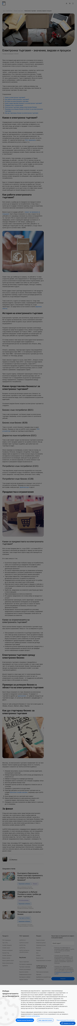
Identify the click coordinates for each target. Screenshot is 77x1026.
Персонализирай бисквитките (66, 1020)
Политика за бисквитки (33, 1016)
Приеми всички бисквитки (25, 1020)
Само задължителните (45, 1020)
